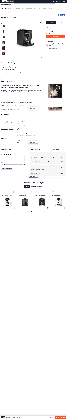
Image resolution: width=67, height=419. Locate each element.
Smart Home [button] (50, 8)
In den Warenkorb (56, 36)
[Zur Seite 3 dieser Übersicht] (35, 211)
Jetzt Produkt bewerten (7, 168)
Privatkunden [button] (5, 1)
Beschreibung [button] (8, 417)
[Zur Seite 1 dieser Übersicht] (32, 211)
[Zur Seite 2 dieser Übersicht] (33, 211)
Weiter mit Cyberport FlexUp (54, 48)
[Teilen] (37, 22)
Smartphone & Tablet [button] (30, 8)
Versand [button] (51, 22)
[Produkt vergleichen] (41, 56)
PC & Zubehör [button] (17, 8)
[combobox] (58, 149)
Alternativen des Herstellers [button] (36, 186)
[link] (6, 17)
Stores (53, 1)
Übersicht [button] (3, 417)
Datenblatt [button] (13, 417)
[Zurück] (4, 21)
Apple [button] (5, 8)
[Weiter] (4, 57)
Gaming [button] (22, 8)
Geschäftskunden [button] (11, 1)
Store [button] (61, 22)
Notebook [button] (10, 8)
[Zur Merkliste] (61, 5)
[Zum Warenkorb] (65, 5)
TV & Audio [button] (38, 8)
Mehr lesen (32, 108)
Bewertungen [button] (19, 417)
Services (58, 1)
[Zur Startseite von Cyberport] (6, 5)
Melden (62, 161)
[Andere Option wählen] (64, 149)
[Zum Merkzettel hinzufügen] (41, 22)
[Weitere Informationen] (58, 26)
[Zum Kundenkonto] (58, 5)
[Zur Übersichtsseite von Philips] (61, 15)
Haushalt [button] (44, 8)
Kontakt (64, 1)
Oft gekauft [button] (27, 186)
